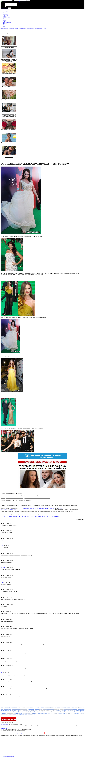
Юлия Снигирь (4, 509)
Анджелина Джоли (69, 707)
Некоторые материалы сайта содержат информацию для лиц (29, 732)
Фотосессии (6, 12)
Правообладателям (9, 732)
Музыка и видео (7, 22)
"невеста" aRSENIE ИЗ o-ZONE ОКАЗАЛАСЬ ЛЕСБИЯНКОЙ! (44, 516)
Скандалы (5, 15)
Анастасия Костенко (49, 707)
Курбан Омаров (30, 711)
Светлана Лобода (4, 714)
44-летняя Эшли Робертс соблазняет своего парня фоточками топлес (9, 87)
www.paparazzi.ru (4, 724)
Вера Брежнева (42, 709)
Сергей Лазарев (12, 714)
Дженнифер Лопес (5, 710)
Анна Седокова (7, 709)
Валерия (37, 709)
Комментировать (80, 519)
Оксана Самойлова (37, 713)
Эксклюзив (5, 11)
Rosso (2, 582)
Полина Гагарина (63, 713)
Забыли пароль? (4, 8)
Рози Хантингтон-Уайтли (36, 508)
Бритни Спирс (31, 709)
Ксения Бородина (13, 711)
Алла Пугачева (29, 707)
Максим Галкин (59, 711)
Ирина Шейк (66, 710)
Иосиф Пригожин (58, 710)
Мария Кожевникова (68, 711)
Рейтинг (5, 24)
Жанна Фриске (44, 710)
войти (10, 8)
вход (2, 1)
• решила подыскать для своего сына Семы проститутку (16, 500)
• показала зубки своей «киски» (11, 493)
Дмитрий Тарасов (23, 710)
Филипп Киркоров (24, 714)
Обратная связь (4, 728)
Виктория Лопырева (68, 709)
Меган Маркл (77, 711)
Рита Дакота (81, 713)
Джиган (11, 710)
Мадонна (44, 711)
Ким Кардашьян (80, 710)
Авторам (3, 732)
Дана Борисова (81, 709)
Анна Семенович (16, 709)
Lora (2, 672)
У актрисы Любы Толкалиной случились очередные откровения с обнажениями (9, 100)
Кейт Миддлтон (73, 710)
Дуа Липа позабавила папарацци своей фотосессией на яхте (9, 156)
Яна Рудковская (32, 714)
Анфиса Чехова (23, 709)
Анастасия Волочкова (39, 707)
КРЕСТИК (3, 567)
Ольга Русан (51, 508)
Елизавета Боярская (12, 509)
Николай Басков (26, 713)
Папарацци (5, 14)
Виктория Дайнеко (58, 709)
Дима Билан (16, 710)
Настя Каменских (10, 713)
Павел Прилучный (54, 713)
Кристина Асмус (4, 711)
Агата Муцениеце (5, 707)
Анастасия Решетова (60, 707)
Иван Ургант (51, 710)
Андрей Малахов (78, 707)
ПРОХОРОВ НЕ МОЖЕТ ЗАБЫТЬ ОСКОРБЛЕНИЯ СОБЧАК (15, 516)
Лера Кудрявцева (38, 711)
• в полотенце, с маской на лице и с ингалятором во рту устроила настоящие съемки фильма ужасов (25, 502)
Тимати (18, 714)
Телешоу (5, 23)
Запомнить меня (9, 6)
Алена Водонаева (13, 707)
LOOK (4, 21)
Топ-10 (4, 20)
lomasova (60, 508)
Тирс (2, 545)
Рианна (77, 713)
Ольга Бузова (46, 713)
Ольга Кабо (45, 508)
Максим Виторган (51, 711)
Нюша (31, 713)
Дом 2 (39, 710)
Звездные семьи (6, 17)
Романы (5, 16)
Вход (4, 26)
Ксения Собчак (22, 711)
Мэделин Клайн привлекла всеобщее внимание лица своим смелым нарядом (9, 74)
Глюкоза (75, 709)
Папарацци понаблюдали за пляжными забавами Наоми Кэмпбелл (9, 143)
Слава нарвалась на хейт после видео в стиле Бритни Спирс (9, 130)
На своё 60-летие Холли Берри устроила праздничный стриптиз (9, 47)
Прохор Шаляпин (71, 713)
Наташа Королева (18, 713)
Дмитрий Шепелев (32, 710)
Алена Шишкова (21, 707)
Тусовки (5, 18)
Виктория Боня (50, 709)
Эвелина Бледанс (26, 508)
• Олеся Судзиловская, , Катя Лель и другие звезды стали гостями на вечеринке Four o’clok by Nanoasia (25, 498)
